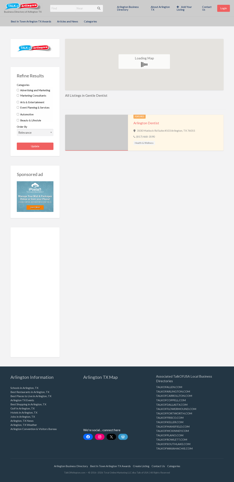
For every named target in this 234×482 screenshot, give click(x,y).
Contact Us (207, 8)
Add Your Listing (184, 8)
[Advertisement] (35, 294)
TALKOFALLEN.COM (169, 387)
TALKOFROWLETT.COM (171, 439)
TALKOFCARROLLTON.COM (174, 395)
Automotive (27, 114)
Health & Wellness (144, 143)
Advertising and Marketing (35, 90)
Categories (90, 21)
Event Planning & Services (35, 107)
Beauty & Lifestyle (30, 120)
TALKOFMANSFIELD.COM (173, 426)
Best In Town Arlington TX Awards (31, 21)
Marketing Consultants (33, 95)
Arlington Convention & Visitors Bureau (33, 428)
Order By (22, 126)
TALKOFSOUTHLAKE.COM (173, 444)
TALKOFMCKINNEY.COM (172, 430)
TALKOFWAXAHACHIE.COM (174, 448)
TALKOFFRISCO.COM (170, 417)
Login (223, 8)
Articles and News (67, 21)
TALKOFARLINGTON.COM (173, 391)
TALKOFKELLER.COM (169, 422)
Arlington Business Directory (128, 8)
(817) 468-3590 (145, 136)
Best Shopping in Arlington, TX (28, 404)
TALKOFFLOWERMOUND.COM (176, 408)
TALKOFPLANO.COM (169, 435)
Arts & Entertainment (32, 102)
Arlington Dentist (146, 123)
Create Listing (141, 466)
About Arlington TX (160, 8)
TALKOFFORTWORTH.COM (174, 413)
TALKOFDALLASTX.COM (172, 404)
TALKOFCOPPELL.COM (171, 400)
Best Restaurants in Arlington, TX (29, 392)
